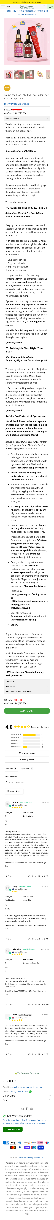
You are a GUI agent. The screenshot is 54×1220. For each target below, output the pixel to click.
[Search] (44, 6)
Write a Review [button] (28, 753)
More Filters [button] (15, 791)
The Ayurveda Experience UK (30, 1157)
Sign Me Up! (12, 1129)
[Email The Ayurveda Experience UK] (22, 1108)
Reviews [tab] (9, 768)
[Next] (48, 42)
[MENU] (1, 6)
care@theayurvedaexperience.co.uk (28, 1087)
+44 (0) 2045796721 (19, 1091)
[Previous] (6, 42)
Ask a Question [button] (28, 759)
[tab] (27, 118)
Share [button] (10, 876)
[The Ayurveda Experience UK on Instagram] (32, 1108)
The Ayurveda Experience (16, 103)
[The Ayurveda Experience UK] (27, 6)
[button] (43, 876)
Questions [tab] (25, 768)
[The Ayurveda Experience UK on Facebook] (27, 1108)
